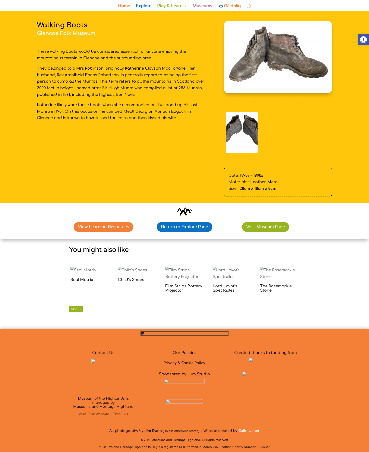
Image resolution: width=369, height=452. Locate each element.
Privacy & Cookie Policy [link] (184, 363)
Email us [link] (120, 414)
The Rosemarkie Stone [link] (276, 288)
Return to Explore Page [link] (184, 227)
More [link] (75, 309)
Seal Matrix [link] (81, 280)
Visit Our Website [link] (94, 414)
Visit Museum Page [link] (265, 227)
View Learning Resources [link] (103, 227)
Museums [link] (202, 6)
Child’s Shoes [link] (131, 280)
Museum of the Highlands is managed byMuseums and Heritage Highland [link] (103, 403)
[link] (363, 39)
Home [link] (124, 6)
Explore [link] (143, 6)
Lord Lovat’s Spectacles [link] (225, 288)
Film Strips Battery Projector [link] (183, 288)
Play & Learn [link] (170, 6)
